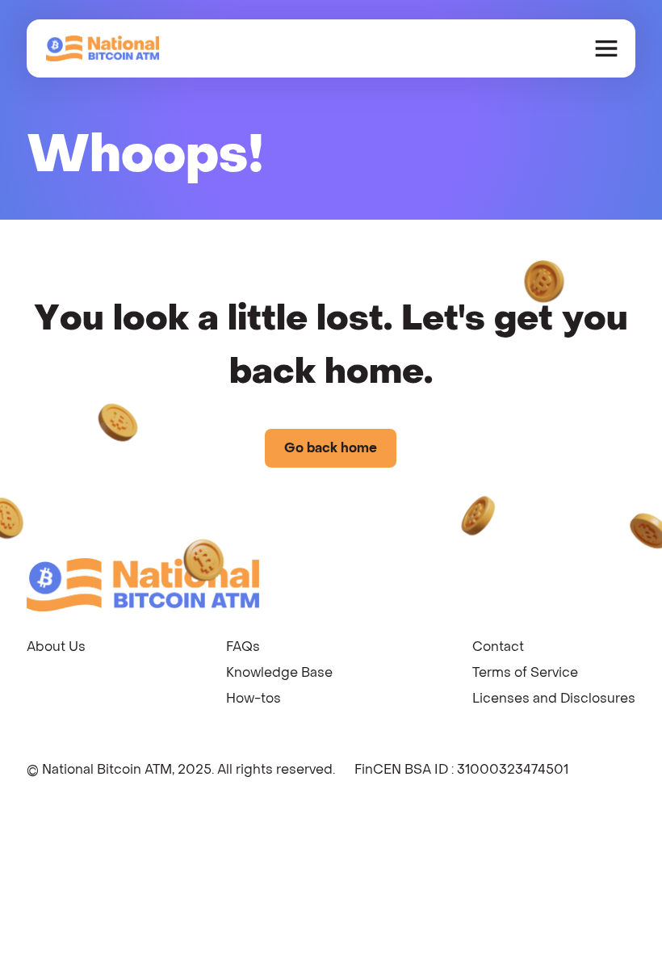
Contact (498, 646)
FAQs (243, 646)
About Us (56, 646)
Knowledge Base (279, 672)
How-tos (253, 698)
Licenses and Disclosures (553, 698)
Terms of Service (525, 672)
